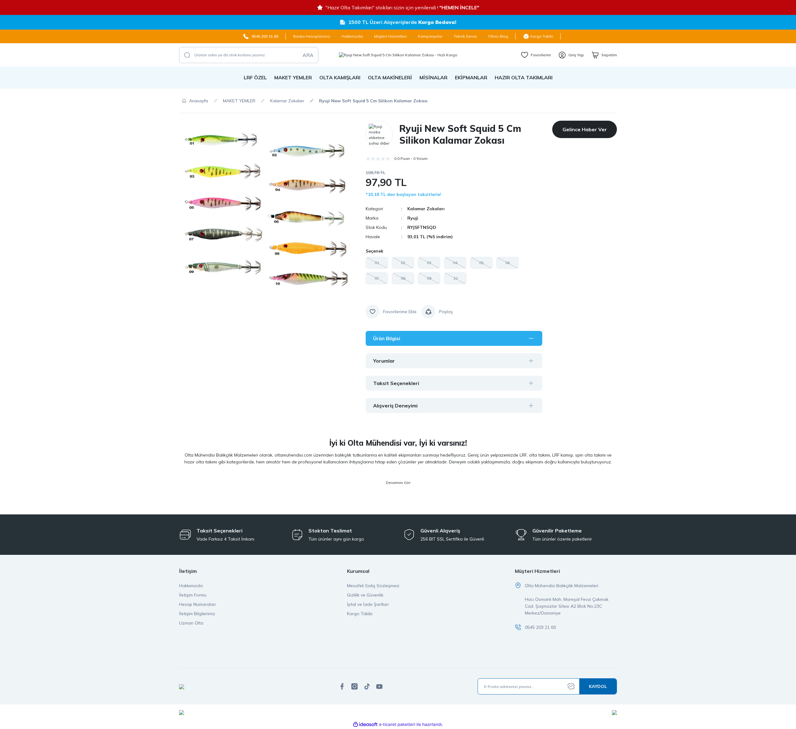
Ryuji (412, 218)
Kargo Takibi (360, 613)
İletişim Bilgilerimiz (197, 613)
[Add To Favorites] (391, 311)
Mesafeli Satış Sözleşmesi (373, 585)
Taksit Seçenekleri (396, 383)
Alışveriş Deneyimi (395, 405)
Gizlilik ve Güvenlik (365, 595)
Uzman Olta (191, 623)
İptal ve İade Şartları (368, 604)
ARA (308, 55)
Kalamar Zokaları (426, 208)
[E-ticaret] (397, 724)
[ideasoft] (365, 724)
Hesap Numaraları (197, 604)
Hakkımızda (191, 585)
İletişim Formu (192, 595)
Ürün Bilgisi (386, 338)
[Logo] (398, 55)
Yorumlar (384, 361)
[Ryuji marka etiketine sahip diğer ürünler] (379, 134)
